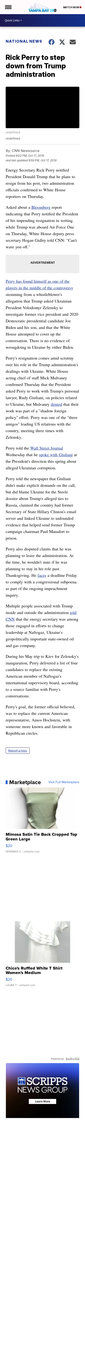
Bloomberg (41, 207)
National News (24, 41)
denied (56, 404)
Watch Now (71, 7)
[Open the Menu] (8, 7)
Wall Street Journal (46, 448)
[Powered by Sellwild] (72, 1059)
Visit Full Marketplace (63, 782)
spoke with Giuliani (56, 454)
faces (42, 575)
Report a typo (17, 750)
